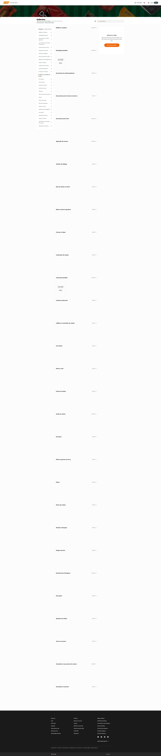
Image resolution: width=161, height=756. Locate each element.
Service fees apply (40, 22)
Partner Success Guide (79, 728)
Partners (76, 718)
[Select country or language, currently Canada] (144, 3)
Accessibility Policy (72, 747)
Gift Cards (53, 723)
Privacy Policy (59, 747)
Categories (40, 29)
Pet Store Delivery (101, 731)
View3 (93, 164)
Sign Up (156, 2)
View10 (93, 141)
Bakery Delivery (100, 718)
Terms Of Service (54, 747)
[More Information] (95, 21)
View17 (93, 664)
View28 (93, 50)
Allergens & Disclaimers (49, 22)
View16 (93, 118)
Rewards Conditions (94, 747)
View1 (93, 459)
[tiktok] (108, 737)
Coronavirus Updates (86, 747)
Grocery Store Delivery (102, 728)
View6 (93, 209)
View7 (93, 95)
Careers (75, 723)
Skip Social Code (65, 747)
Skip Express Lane (55, 728)
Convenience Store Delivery (103, 723)
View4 (93, 368)
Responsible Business (56, 733)
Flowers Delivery (101, 726)
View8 (93, 436)
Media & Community (78, 726)
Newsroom (76, 733)
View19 (93, 27)
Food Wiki (76, 731)
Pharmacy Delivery (101, 733)
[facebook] (101, 737)
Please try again (60, 60)
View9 (93, 618)
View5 (93, 232)
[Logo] (6, 2)
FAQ (52, 721)
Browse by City (54, 731)
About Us (53, 718)
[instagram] (104, 737)
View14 (93, 73)
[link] (45, 32)
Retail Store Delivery (102, 721)
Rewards (53, 726)
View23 (93, 277)
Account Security (79, 747)
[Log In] (148, 2)
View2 (93, 255)
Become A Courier (78, 721)
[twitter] (98, 737)
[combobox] (111, 21)
